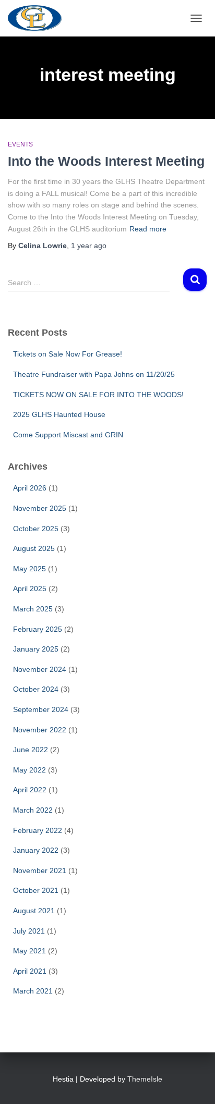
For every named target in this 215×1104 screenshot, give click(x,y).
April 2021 (29, 971)
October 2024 (35, 689)
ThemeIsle (144, 1079)
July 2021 (29, 931)
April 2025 (29, 588)
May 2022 (29, 770)
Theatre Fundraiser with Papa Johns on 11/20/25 (94, 374)
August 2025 (34, 548)
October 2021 (35, 890)
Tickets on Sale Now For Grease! (67, 354)
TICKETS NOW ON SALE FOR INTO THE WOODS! (98, 394)
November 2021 (39, 870)
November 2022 (39, 730)
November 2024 (39, 669)
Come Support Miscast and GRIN (68, 435)
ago (88, 245)
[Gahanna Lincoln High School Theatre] (38, 18)
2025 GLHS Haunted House (59, 414)
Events (20, 144)
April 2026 (29, 488)
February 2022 (37, 830)
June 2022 (30, 749)
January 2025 (35, 649)
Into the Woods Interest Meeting (106, 161)
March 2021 (33, 991)
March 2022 (33, 810)
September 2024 (40, 709)
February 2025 (37, 629)
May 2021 (29, 951)
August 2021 (34, 910)
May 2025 (29, 569)
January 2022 (35, 850)
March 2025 (33, 609)
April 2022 (29, 790)
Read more (147, 229)
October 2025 (35, 528)
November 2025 (39, 508)
